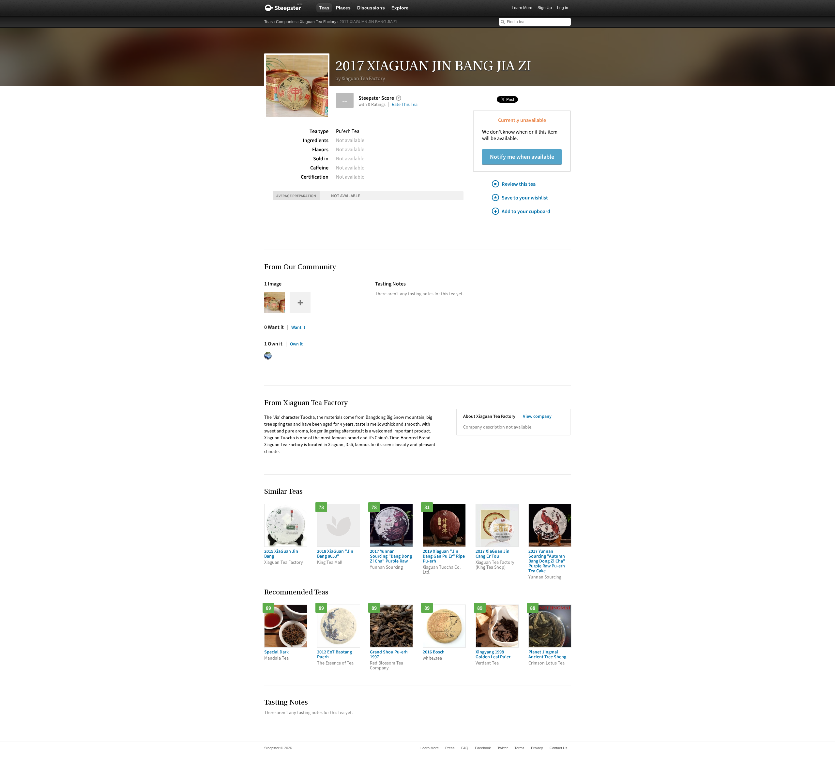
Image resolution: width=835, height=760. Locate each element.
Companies (286, 22)
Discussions (371, 7)
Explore (399, 7)
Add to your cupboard (526, 211)
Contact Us (559, 748)
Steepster (287, 8)
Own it (296, 344)
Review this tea (519, 184)
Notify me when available (522, 156)
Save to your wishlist (525, 197)
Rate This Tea (405, 104)
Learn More (522, 8)
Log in (562, 8)
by (360, 78)
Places (343, 7)
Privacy (537, 748)
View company (537, 416)
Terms (519, 748)
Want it (298, 327)
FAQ (464, 748)
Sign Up (545, 8)
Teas (324, 7)
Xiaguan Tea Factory (318, 22)
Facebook (483, 748)
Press (450, 748)
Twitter (502, 748)
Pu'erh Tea (347, 131)
